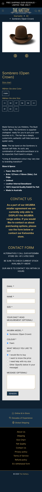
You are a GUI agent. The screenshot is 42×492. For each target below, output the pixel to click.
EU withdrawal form (21, 464)
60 (34, 103)
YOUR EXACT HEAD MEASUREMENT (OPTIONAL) (20, 318)
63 (16, 109)
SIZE (9, 307)
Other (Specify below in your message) (22, 366)
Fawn (6, 93)
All (27, 16)
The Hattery (23, 474)
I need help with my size (20, 361)
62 (10, 109)
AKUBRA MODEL (15, 330)
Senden (13, 393)
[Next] (26, 56)
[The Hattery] (21, 11)
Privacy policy (21, 452)
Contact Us (21, 448)
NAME (10, 296)
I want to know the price (20, 358)
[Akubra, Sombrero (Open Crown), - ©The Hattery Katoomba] (21, 37)
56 (10, 103)
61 (4, 109)
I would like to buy (18, 355)
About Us (21, 432)
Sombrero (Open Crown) (20, 334)
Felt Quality (21, 444)
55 (5, 103)
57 (16, 103)
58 (22, 103)
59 (28, 103)
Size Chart (21, 440)
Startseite (18, 16)
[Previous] (15, 56)
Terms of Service (21, 456)
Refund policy (21, 460)
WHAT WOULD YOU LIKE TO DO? (19, 349)
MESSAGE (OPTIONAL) (17, 372)
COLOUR (11, 339)
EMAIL (10, 286)
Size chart (6, 82)
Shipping (21, 436)
